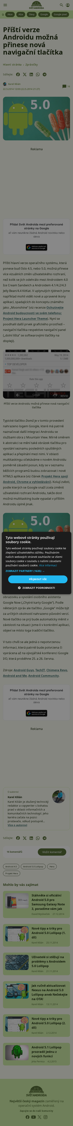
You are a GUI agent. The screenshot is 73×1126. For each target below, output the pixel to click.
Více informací (48, 565)
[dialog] (36, 563)
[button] (37, 571)
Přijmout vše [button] (38, 579)
